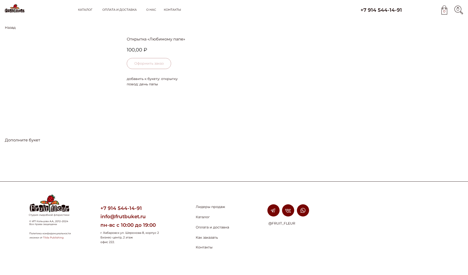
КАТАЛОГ (85, 9)
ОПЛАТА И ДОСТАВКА (119, 9)
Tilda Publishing (53, 237)
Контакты (204, 247)
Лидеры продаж (210, 207)
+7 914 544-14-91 (381, 10)
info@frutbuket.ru (123, 216)
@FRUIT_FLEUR (281, 223)
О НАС (151, 9)
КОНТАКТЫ (172, 9)
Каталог (203, 217)
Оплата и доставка (212, 227)
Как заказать (207, 237)
